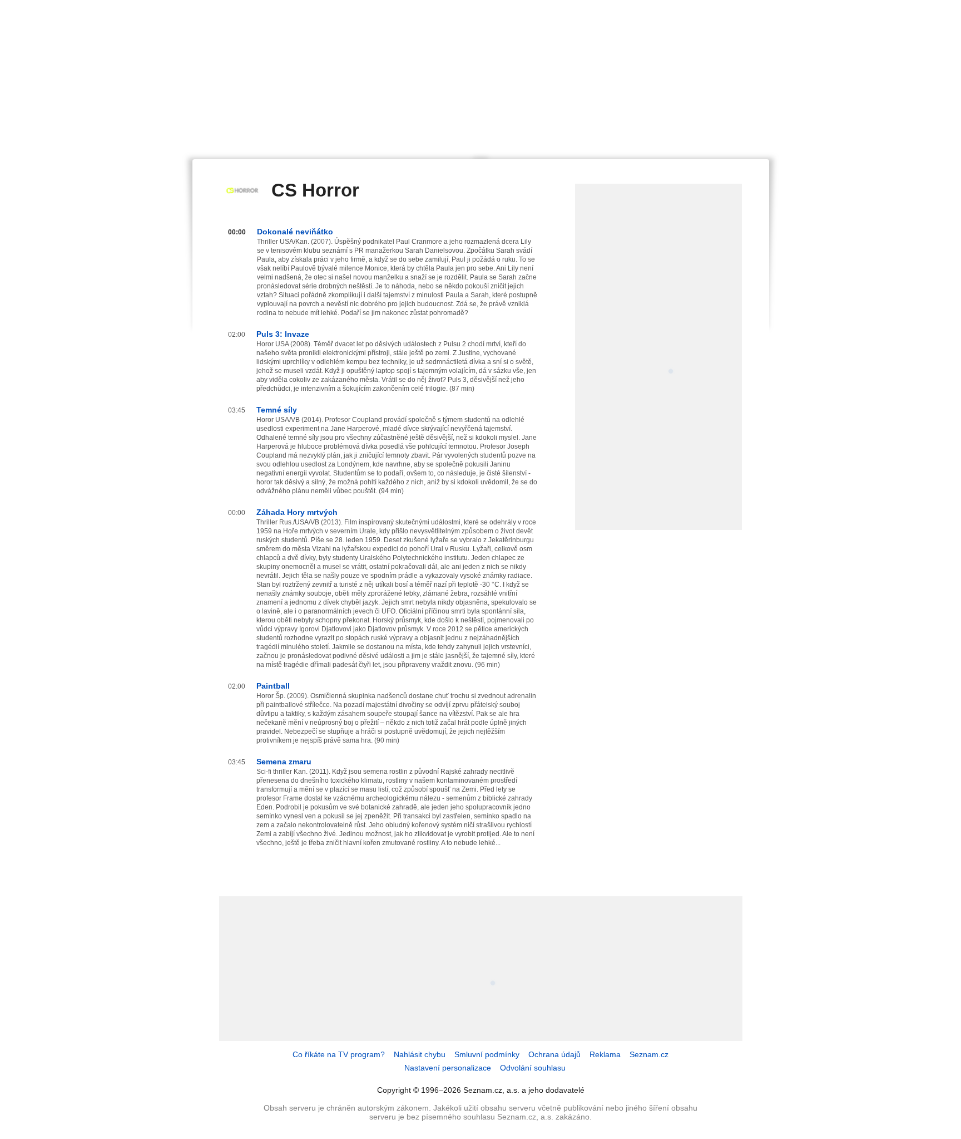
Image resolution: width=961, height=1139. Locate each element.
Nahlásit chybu (419, 1054)
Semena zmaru (283, 761)
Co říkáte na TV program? (339, 1054)
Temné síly (276, 409)
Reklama (605, 1054)
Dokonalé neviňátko (295, 231)
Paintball (273, 685)
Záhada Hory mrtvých (297, 512)
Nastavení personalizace (447, 1067)
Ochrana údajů (554, 1054)
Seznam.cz (649, 1054)
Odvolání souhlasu (533, 1067)
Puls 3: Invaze (282, 334)
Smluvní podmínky (486, 1054)
